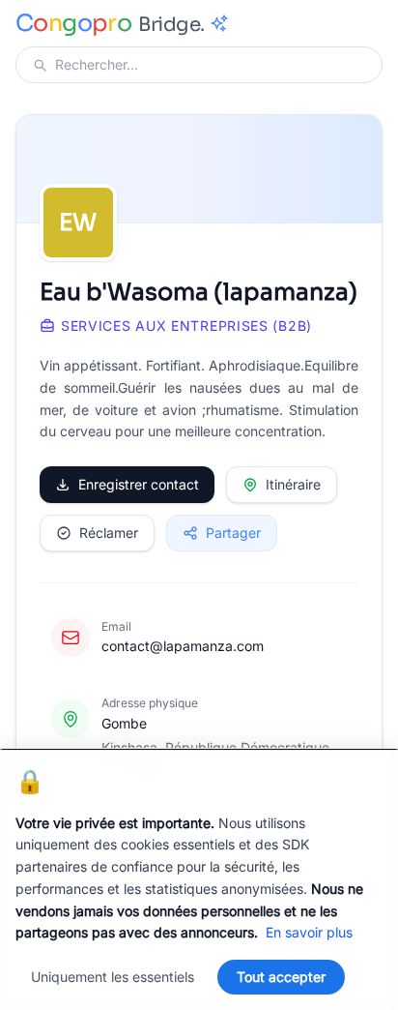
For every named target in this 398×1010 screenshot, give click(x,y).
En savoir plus (309, 932)
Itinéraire (293, 484)
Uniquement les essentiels (112, 976)
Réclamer (108, 532)
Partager (233, 532)
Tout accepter (281, 976)
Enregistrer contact (138, 484)
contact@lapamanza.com (182, 646)
